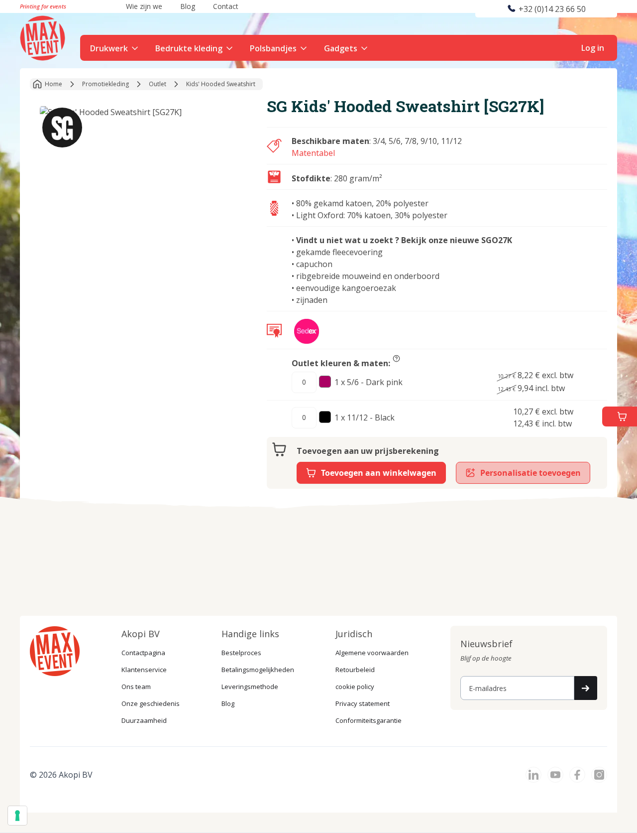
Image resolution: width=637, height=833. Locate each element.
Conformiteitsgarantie (368, 720)
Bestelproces (241, 652)
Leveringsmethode (249, 686)
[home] (44, 37)
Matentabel (313, 152)
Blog (227, 703)
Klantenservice (144, 669)
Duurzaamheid (144, 720)
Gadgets (340, 48)
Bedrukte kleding (188, 48)
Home (53, 84)
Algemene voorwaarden (372, 652)
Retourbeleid (355, 669)
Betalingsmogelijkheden (257, 669)
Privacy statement (362, 703)
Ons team (136, 686)
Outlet (157, 84)
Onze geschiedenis (150, 703)
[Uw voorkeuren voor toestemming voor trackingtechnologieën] (17, 815)
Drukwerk (109, 48)
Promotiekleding (105, 84)
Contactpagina (143, 652)
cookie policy (354, 686)
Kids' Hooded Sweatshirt (220, 84)
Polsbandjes (273, 48)
